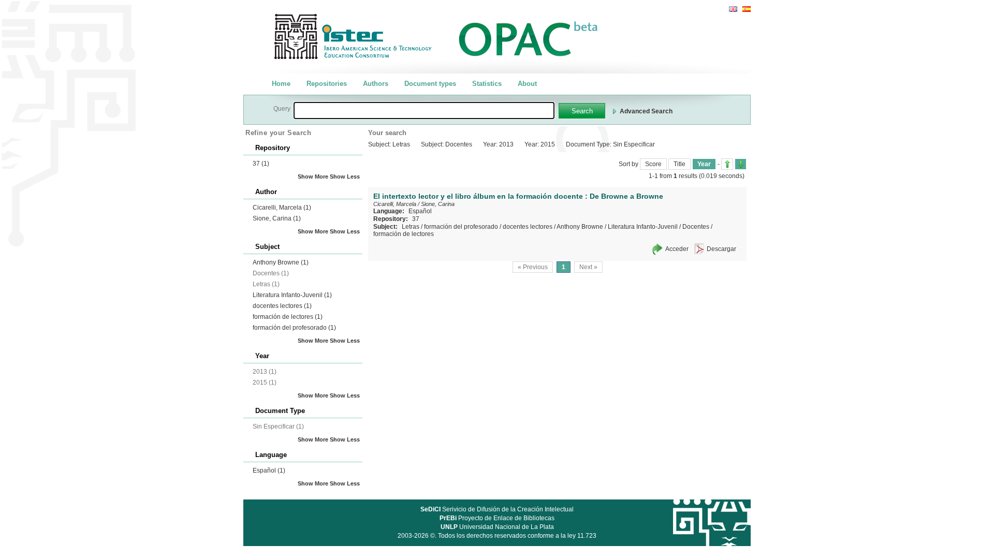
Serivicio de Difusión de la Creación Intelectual (497, 509)
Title (679, 164)
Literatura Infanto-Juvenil (292, 295)
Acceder (677, 249)
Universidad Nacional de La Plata (497, 527)
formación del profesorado (294, 327)
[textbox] (424, 110)
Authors (375, 83)
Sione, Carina (277, 218)
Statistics (487, 83)
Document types (430, 83)
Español (269, 470)
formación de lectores (288, 316)
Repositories (326, 83)
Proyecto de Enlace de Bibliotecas (497, 518)
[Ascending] (727, 164)
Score (653, 164)
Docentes (695, 226)
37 (261, 163)
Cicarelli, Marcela (282, 207)
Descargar (721, 249)
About (527, 83)
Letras (410, 226)
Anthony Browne (281, 262)
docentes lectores (282, 306)
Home (281, 83)
